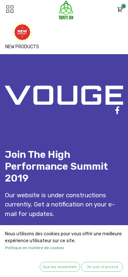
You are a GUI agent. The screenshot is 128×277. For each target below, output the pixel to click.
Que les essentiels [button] (60, 267)
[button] (120, 9)
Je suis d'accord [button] (102, 267)
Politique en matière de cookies (34, 247)
